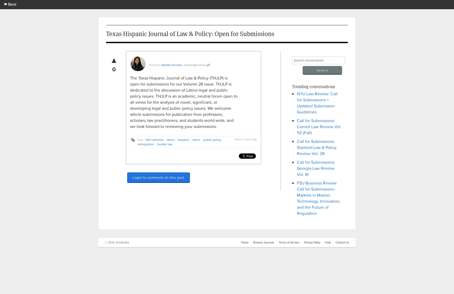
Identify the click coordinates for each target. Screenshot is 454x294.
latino (170, 139)
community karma (195, 65)
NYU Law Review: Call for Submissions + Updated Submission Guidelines (317, 103)
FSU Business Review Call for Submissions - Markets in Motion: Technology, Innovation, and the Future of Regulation (318, 198)
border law (164, 144)
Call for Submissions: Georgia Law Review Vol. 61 (316, 168)
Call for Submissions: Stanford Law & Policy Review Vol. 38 (317, 147)
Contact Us (342, 242)
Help (328, 242)
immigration (145, 144)
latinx (196, 139)
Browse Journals (263, 242)
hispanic (183, 139)
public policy (212, 139)
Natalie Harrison (172, 65)
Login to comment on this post (158, 177)
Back (12, 4)
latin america (154, 139)
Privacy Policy (312, 242)
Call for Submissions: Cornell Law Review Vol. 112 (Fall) (319, 127)
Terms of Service (289, 242)
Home (245, 242)
